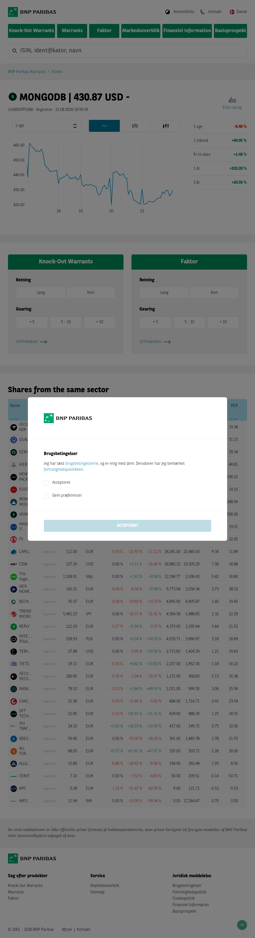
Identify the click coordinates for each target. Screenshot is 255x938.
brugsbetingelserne (81, 464)
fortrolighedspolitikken (63, 470)
